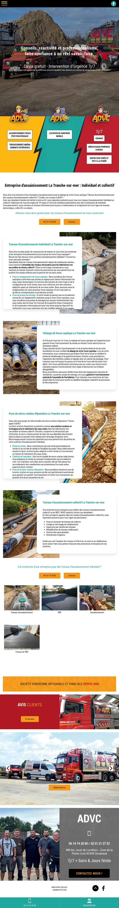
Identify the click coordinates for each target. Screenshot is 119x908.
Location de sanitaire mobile (59, 135)
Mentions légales (59, 887)
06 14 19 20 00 (50, 222)
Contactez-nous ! (89, 873)
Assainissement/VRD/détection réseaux (20, 135)
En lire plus (29, 719)
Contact (71, 222)
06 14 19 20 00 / (79, 843)
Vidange (99, 138)
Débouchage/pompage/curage (99, 148)
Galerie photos (59, 787)
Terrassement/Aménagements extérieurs (19, 146)
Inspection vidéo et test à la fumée (99, 159)
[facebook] (113, 3)
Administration (59, 890)
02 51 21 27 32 (100, 843)
